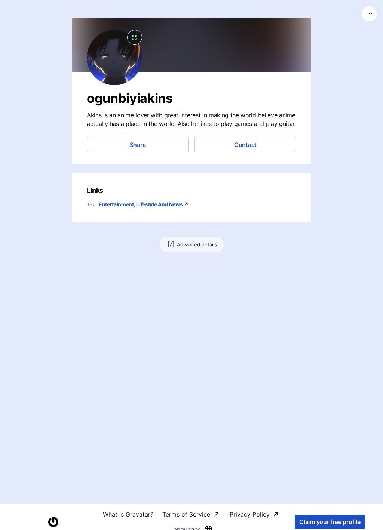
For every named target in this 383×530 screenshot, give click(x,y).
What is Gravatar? (128, 514)
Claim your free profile (329, 522)
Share (138, 144)
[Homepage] (53, 522)
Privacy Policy (250, 514)
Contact (245, 144)
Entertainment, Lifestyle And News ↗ (144, 204)
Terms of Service (186, 514)
